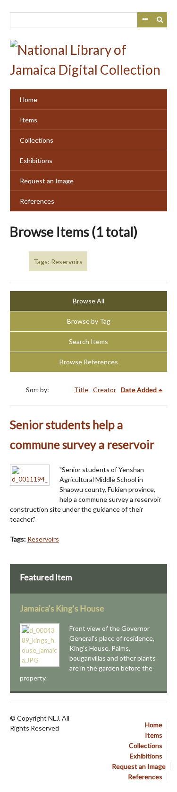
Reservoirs (43, 539)
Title (81, 390)
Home (28, 99)
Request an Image (47, 181)
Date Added (139, 390)
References (37, 201)
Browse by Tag (88, 321)
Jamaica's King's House (62, 608)
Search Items (88, 341)
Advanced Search (144, 19)
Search (160, 19)
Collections (36, 140)
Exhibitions (36, 160)
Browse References (88, 362)
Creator (104, 390)
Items (28, 120)
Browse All (88, 301)
